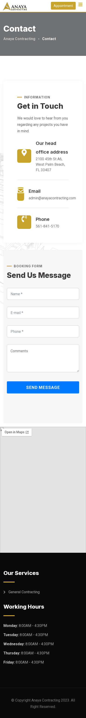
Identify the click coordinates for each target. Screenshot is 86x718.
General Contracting (24, 592)
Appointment (63, 6)
